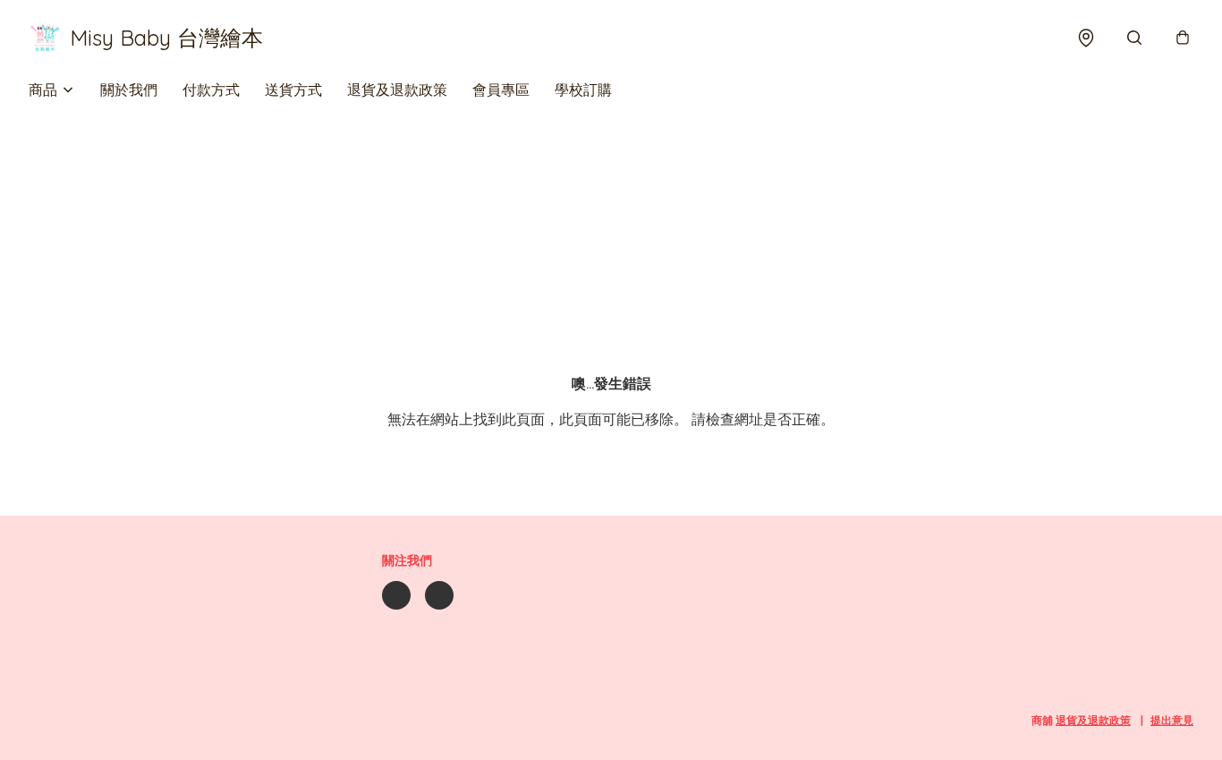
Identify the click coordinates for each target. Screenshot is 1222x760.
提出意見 (1171, 720)
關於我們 (128, 89)
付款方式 (211, 89)
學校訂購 (583, 89)
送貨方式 (293, 89)
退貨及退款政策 (397, 89)
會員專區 (501, 89)
